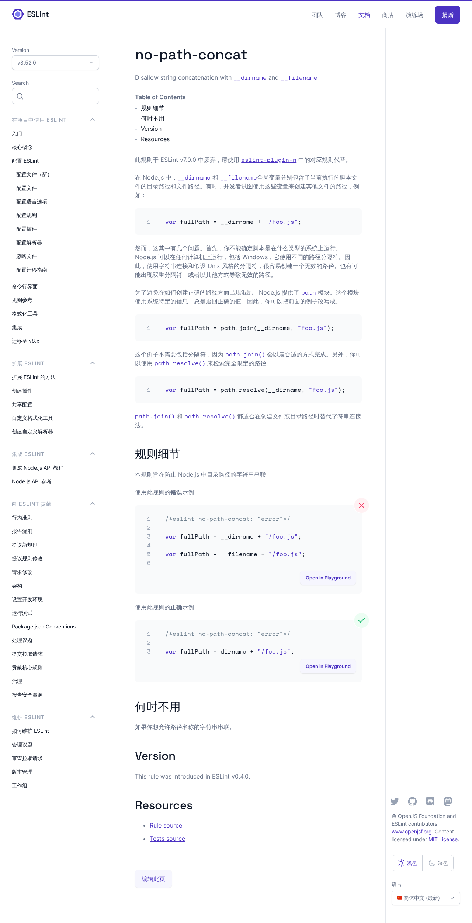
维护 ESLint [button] (28, 717)
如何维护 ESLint (30, 731)
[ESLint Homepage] (30, 14)
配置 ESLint (25, 160)
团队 (317, 14)
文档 (364, 14)
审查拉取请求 (27, 758)
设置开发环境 (27, 599)
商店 (388, 14)
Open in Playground (328, 578)
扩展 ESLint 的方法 (34, 377)
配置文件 (26, 188)
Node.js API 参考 (32, 481)
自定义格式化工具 (32, 418)
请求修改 (22, 572)
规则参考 (22, 300)
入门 (17, 133)
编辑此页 (153, 878)
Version (151, 128)
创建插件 (22, 390)
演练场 (414, 14)
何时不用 (152, 118)
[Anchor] (186, 453)
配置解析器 (29, 242)
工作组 (19, 785)
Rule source (166, 825)
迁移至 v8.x (25, 341)
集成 (17, 327)
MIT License (443, 839)
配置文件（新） (34, 174)
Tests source (167, 838)
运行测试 (22, 613)
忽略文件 (26, 256)
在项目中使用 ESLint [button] (39, 119)
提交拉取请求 (27, 654)
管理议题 (22, 744)
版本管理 (22, 772)
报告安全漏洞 (27, 695)
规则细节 (152, 108)
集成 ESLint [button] (28, 454)
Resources (155, 139)
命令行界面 (25, 286)
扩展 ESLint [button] (28, 363)
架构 (17, 585)
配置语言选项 (31, 201)
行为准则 (22, 517)
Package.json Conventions (44, 626)
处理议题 (22, 640)
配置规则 (26, 215)
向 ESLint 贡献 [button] (32, 504)
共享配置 (22, 404)
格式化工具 (25, 313)
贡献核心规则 (27, 667)
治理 (17, 681)
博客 (341, 14)
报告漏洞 (22, 531)
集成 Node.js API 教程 (37, 467)
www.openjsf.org (412, 831)
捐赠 (448, 14)
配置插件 (26, 229)
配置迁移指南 (31, 270)
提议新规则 (25, 544)
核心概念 (22, 147)
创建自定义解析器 (32, 431)
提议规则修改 (27, 558)
